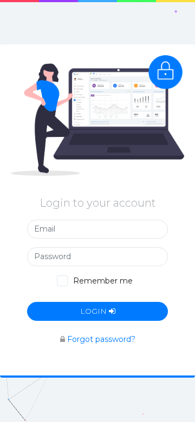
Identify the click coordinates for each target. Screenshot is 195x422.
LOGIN (94, 311)
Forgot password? (101, 339)
